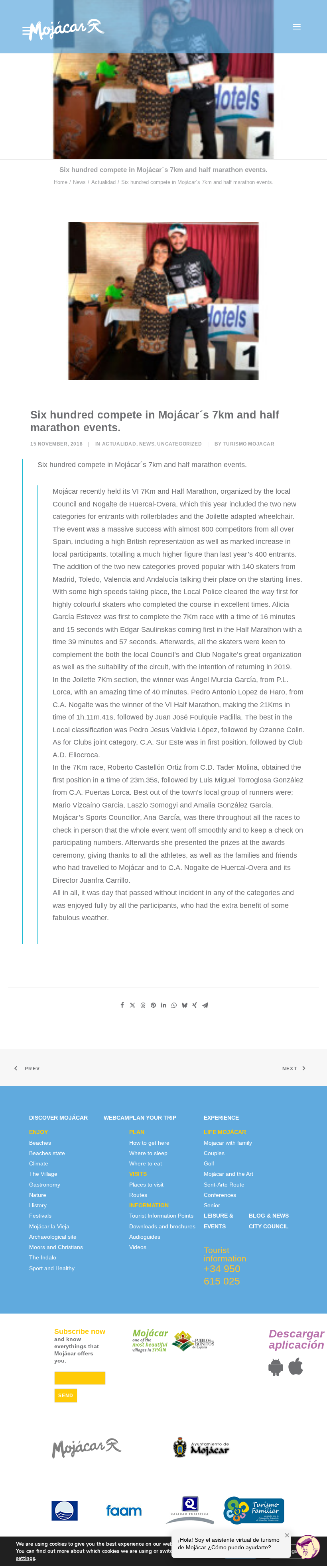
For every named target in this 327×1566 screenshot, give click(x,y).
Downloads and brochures (162, 1226)
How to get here (149, 1143)
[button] (296, 26)
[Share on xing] (194, 1005)
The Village (43, 1174)
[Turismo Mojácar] (66, 27)
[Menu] (27, 31)
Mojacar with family (228, 1143)
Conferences (220, 1195)
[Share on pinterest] (153, 1005)
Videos (137, 1247)
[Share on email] (205, 1005)
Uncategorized (179, 444)
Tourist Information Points (161, 1215)
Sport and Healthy (52, 1268)
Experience (221, 1117)
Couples (214, 1153)
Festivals (40, 1215)
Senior (212, 1205)
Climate (38, 1163)
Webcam (116, 1117)
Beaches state (47, 1153)
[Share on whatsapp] (174, 1005)
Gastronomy (44, 1184)
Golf (209, 1163)
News (79, 182)
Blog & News (269, 1215)
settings (25, 1558)
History (38, 1205)
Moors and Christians (56, 1247)
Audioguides (144, 1237)
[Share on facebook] (122, 1005)
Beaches (40, 1143)
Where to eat (145, 1163)
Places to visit (146, 1184)
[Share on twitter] (132, 1005)
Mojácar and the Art (228, 1174)
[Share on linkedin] (163, 1005)
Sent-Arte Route (224, 1184)
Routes (138, 1195)
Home (60, 182)
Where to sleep (148, 1153)
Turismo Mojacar (249, 444)
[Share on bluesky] (184, 1005)
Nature (37, 1195)
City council (269, 1226)
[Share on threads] (143, 1005)
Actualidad (103, 182)
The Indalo (42, 1257)
